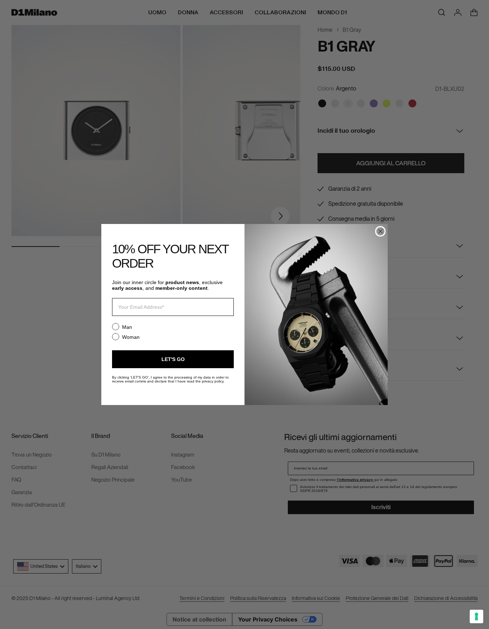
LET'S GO (173, 359)
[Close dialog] (380, 231)
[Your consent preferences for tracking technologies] (476, 616)
